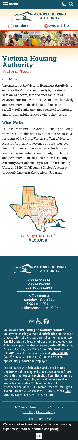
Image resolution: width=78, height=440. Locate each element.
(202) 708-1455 (25, 357)
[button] (10, 4)
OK (39, 436)
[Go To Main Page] (39, 15)
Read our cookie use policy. (39, 429)
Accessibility (59, 25)
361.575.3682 (40, 279)
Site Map (29, 412)
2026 (21, 407)
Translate (20, 25)
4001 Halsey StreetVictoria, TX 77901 (39, 420)
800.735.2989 (42, 287)
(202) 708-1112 (59, 353)
